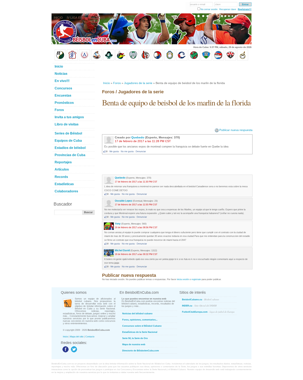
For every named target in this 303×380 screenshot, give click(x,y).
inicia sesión (183, 279)
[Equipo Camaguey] (181, 59)
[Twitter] (73, 352)
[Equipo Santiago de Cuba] (230, 59)
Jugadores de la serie (138, 83)
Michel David (122, 250)
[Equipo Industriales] (72, 59)
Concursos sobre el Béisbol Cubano (142, 326)
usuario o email (197, 4)
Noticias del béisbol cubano (137, 313)
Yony (118, 223)
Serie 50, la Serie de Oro (135, 338)
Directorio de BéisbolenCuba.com (140, 350)
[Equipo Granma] (218, 59)
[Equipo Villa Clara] (145, 59)
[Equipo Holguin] (206, 59)
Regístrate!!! (244, 9)
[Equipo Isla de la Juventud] (108, 59)
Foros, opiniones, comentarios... (139, 319)
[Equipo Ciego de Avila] (169, 59)
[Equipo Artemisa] (84, 59)
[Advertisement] (177, 71)
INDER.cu (199, 305)
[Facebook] (65, 352)
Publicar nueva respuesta (235, 130)
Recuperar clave (227, 9)
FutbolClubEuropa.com (208, 311)
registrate (196, 279)
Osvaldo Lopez (123, 200)
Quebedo (137, 137)
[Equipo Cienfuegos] (133, 59)
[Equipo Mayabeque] (96, 59)
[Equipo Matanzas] (121, 59)
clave (218, 4)
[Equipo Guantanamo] (242, 59)
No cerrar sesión (209, 9)
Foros (117, 83)
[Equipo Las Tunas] (194, 59)
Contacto (89, 336)
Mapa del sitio (76, 336)
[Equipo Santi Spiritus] (157, 59)
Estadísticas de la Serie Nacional (139, 332)
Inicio (106, 83)
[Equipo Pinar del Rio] (60, 59)
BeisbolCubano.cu (200, 299)
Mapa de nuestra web (133, 344)
